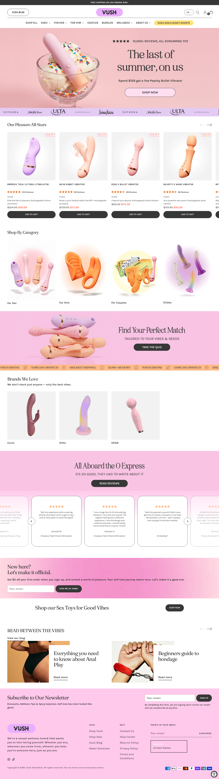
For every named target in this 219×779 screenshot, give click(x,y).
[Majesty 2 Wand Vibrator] (187, 156)
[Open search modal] (198, 12)
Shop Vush (96, 731)
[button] (31, 521)
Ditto (62, 442)
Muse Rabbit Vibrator (72, 184)
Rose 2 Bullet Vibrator (125, 184)
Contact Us (127, 731)
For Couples (118, 302)
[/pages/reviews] (109, 471)
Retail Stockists (99, 748)
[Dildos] (187, 269)
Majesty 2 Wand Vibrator (178, 184)
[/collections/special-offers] (109, 68)
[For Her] (31, 269)
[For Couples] (135, 269)
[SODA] (135, 415)
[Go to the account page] (204, 12)
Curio (10, 442)
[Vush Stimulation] (109, 12)
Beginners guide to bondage (178, 656)
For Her (12, 303)
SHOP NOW (174, 607)
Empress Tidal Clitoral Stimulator (28, 184)
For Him (64, 302)
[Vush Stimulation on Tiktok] (14, 760)
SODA (114, 442)
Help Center (127, 737)
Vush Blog (18, 12)
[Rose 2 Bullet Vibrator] (135, 156)
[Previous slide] (202, 125)
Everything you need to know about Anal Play (76, 659)
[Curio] (31, 415)
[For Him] (83, 269)
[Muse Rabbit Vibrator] (83, 156)
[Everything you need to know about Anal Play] (38, 662)
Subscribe (205, 733)
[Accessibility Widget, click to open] (214, 774)
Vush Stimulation (34, 767)
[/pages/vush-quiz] (109, 337)
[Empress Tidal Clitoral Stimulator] (31, 156)
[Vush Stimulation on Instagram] (9, 760)
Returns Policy (129, 742)
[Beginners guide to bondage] (143, 662)
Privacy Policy (129, 748)
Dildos (167, 302)
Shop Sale (95, 737)
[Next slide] (209, 124)
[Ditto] (83, 415)
